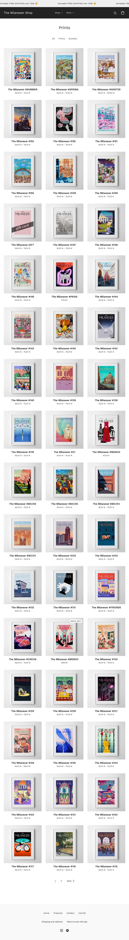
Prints (62, 38)
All (53, 38)
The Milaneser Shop (18, 13)
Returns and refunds (77, 921)
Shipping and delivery (52, 921)
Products (58, 913)
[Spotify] (67, 930)
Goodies (73, 38)
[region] (64, 3)
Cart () (82, 913)
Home (46, 913)
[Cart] (122, 12)
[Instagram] (61, 930)
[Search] (115, 12)
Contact (70, 913)
